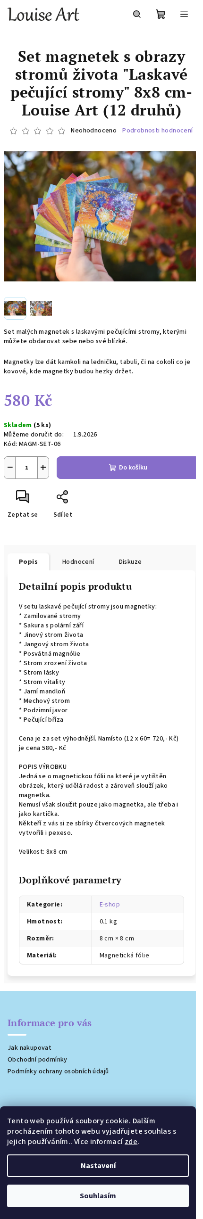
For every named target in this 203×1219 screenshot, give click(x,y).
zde (131, 1142)
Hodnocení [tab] (78, 562)
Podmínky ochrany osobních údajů (58, 1071)
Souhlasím (98, 1196)
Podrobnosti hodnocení (157, 130)
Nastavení (98, 1166)
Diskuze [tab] (130, 562)
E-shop (110, 904)
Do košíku (133, 467)
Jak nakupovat (29, 1048)
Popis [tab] (28, 562)
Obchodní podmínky (38, 1059)
